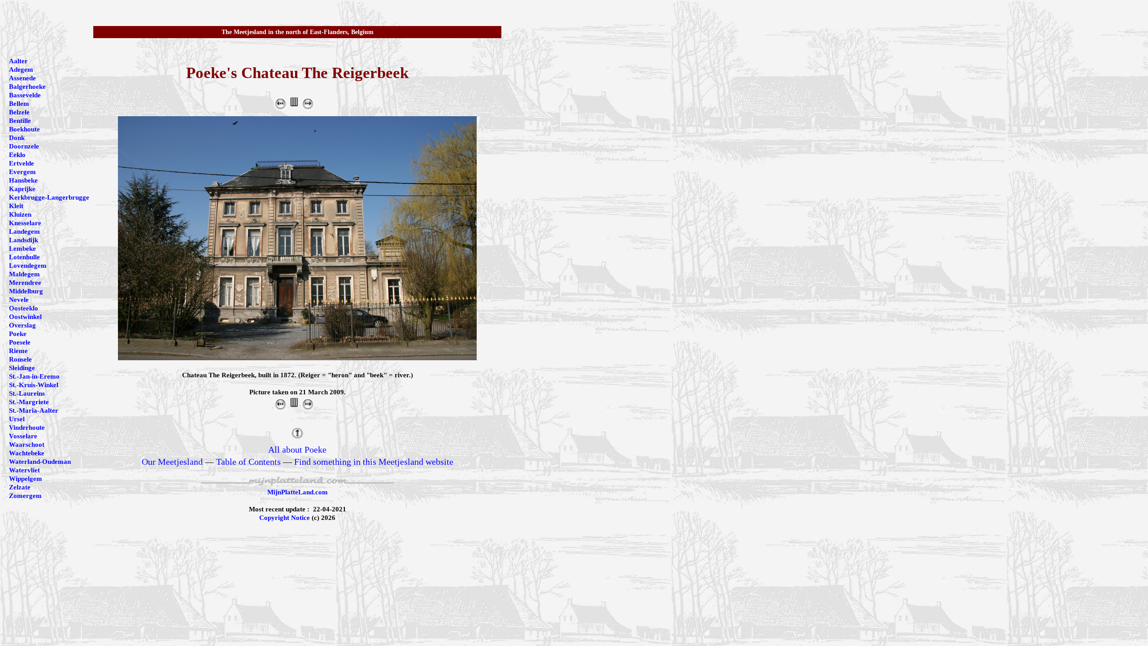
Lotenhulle (24, 257)
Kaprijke (22, 188)
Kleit (16, 206)
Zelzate (19, 487)
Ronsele (20, 359)
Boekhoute (24, 129)
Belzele (19, 112)
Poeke (17, 333)
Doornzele (24, 146)
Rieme (18, 350)
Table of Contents (248, 462)
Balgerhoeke (27, 86)
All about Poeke (297, 449)
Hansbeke (23, 180)
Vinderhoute (27, 427)
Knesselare (25, 223)
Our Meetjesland (172, 462)
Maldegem (24, 274)
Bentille (20, 120)
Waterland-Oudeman (40, 461)
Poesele (19, 342)
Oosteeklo (23, 308)
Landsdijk (23, 240)
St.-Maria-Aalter (33, 410)
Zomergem (25, 495)
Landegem (24, 231)
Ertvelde (21, 163)
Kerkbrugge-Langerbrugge (49, 197)
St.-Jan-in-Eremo (34, 376)
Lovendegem (28, 265)
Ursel (17, 419)
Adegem (21, 69)
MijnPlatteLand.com (297, 492)
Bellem (19, 103)
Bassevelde (25, 95)
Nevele (19, 299)
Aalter (18, 61)
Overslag (22, 325)
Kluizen (20, 214)
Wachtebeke (26, 453)
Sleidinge (22, 367)
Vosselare (23, 436)
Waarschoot (26, 444)
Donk (17, 137)
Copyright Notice (284, 517)
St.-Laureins (27, 393)
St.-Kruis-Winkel (33, 384)
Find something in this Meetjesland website (373, 462)
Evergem (22, 171)
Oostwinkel (25, 316)
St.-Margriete (29, 402)
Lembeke (22, 248)
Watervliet (24, 470)
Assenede (22, 78)
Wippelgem (25, 478)
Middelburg (26, 291)
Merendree (25, 282)
